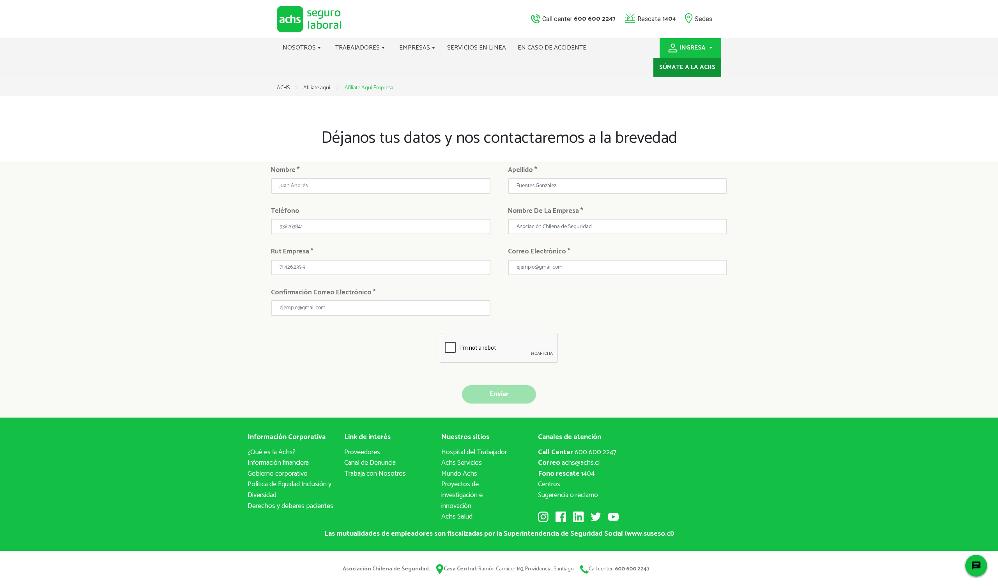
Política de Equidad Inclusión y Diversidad (289, 489)
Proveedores (362, 452)
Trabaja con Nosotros (375, 474)
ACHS (283, 87)
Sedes (703, 18)
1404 (566, 474)
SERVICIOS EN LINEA (476, 47)
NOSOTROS (300, 47)
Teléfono (285, 211)
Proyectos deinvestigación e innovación (462, 495)
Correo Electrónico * (539, 251)
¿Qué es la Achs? (272, 452)
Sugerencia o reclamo (568, 495)
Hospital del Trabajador (474, 452)
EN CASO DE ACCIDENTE (552, 47)
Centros (549, 484)
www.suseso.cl (649, 534)
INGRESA (693, 47)
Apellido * (522, 170)
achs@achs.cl (569, 463)
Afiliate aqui (317, 87)
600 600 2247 (577, 452)
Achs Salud (456, 516)
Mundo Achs (459, 474)
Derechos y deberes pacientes (290, 506)
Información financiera (278, 463)
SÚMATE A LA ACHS (687, 67)
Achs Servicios (461, 463)
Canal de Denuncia (370, 463)
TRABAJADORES (358, 47)
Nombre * (285, 170)
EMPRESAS (415, 47)
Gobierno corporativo (278, 474)
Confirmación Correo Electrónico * (323, 292)
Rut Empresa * (292, 251)
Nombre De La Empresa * (545, 211)
